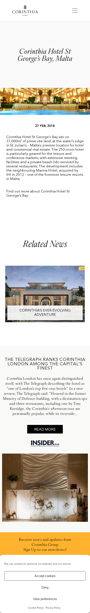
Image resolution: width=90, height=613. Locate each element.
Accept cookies (45, 576)
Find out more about (23, 191)
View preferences (45, 599)
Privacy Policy (53, 608)
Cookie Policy (36, 608)
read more (45, 429)
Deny (45, 587)
